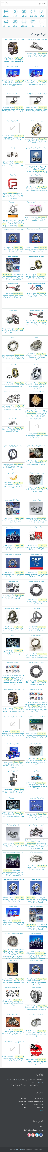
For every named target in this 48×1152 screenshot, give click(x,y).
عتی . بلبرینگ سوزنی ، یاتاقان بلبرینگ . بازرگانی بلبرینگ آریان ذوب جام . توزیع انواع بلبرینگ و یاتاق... (36, 182)
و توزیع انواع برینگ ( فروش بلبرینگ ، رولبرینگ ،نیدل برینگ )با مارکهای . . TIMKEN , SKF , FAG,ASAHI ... (13, 103)
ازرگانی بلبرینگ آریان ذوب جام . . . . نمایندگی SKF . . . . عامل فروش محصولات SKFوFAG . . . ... (36, 673)
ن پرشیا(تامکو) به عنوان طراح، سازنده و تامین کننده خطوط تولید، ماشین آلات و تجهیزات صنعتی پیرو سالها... (13, 971)
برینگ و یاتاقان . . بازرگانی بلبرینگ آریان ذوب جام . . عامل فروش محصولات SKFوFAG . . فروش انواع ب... (36, 754)
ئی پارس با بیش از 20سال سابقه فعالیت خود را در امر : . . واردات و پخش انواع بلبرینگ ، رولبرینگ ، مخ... (36, 1025)
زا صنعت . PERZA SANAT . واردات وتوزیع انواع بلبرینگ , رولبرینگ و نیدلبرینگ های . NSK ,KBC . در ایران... (13, 755)
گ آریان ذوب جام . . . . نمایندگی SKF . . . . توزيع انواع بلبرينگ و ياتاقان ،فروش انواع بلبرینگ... (13, 590)
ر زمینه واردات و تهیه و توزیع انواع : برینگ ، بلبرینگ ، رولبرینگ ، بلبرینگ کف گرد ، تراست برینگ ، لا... (36, 48)
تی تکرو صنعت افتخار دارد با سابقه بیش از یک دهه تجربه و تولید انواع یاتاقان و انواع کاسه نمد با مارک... (36, 998)
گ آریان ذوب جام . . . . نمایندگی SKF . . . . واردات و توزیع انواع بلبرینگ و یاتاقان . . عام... (36, 592)
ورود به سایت (22, 1101)
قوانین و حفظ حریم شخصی (35, 1101)
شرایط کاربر (18, 1080)
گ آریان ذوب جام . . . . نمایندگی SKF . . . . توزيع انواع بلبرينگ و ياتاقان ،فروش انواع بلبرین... (13, 511)
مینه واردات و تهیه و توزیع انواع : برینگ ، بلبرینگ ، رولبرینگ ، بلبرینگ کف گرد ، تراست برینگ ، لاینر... (13, 50)
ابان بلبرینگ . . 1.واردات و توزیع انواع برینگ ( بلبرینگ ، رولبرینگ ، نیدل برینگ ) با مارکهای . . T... (36, 132)
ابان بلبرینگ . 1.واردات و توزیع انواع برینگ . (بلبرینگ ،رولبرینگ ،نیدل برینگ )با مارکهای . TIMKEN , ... (13, 836)
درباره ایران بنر (39, 1098)
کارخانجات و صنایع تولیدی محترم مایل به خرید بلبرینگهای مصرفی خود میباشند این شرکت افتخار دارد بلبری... (13, 157)
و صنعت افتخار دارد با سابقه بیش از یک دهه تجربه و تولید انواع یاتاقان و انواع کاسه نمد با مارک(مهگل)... (13, 348)
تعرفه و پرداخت (38, 1104)
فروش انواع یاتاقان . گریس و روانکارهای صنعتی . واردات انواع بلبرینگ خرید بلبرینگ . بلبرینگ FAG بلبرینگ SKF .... (13, 186)
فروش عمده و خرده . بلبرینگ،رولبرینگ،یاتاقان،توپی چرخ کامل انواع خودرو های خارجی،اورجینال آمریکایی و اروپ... (13, 727)
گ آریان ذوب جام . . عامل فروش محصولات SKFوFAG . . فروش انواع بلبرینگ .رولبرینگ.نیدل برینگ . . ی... (36, 808)
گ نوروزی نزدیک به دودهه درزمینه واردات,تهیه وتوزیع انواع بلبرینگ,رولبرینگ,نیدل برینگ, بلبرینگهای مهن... (36, 728)
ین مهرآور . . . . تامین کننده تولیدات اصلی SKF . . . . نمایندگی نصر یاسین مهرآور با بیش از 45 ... (36, 860)
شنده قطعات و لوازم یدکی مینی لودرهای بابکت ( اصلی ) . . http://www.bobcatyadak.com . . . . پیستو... (36, 1053)
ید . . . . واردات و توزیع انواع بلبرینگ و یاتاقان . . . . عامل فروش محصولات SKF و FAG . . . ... (36, 211)
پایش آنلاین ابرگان (19, 1149)
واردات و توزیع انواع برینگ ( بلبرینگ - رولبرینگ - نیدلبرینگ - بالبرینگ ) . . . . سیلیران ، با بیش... (36, 290)
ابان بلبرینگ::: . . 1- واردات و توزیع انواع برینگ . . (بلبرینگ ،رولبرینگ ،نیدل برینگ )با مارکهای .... (36, 267)
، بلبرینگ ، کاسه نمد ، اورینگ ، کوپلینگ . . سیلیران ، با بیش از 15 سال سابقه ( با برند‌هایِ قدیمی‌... (13, 375)
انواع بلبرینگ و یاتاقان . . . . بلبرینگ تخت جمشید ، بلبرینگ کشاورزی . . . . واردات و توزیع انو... (36, 455)
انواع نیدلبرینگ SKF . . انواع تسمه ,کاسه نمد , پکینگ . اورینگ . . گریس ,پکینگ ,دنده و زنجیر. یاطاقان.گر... (13, 915)
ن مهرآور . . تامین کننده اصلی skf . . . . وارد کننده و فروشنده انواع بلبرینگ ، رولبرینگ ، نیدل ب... (13, 890)
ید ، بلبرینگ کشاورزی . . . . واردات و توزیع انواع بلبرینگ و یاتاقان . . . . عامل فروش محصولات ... (13, 425)
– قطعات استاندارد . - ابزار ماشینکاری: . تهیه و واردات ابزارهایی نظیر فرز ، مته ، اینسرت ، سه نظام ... (13, 782)
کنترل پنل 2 (23, 1098)
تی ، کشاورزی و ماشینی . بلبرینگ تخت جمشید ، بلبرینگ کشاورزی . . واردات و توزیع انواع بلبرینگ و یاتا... (13, 400)
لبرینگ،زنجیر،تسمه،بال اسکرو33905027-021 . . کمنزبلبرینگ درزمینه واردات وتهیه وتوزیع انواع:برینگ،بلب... (36, 376)
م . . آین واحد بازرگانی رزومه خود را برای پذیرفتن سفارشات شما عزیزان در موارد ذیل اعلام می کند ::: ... (36, 75)
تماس (24, 1107)
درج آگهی (40, 1107)
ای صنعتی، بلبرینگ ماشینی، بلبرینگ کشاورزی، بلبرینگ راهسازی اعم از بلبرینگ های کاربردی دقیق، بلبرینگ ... (13, 1025)
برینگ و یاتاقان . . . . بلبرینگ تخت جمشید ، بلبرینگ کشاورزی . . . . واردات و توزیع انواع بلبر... (36, 428)
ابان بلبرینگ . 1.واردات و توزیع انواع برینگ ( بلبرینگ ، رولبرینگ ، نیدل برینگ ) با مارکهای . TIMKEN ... (13, 130)
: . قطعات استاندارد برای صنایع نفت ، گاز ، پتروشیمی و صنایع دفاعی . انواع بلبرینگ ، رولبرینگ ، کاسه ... (13, 1051)
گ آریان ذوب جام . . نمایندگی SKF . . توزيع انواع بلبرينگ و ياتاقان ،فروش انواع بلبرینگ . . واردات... (13, 619)
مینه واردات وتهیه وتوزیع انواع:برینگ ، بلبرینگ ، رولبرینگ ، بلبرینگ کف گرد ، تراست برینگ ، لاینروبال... (36, 348)
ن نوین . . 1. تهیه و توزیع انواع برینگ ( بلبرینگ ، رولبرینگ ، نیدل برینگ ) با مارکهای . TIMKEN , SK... (13, 700)
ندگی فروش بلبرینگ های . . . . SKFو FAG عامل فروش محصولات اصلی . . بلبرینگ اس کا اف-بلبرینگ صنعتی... (36, 972)
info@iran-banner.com (33, 1130)
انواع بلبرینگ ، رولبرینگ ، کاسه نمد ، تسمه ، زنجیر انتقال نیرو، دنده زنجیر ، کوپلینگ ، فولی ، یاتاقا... (36, 240)
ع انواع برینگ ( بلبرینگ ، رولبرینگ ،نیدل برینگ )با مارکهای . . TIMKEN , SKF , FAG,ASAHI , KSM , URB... (13, 76)
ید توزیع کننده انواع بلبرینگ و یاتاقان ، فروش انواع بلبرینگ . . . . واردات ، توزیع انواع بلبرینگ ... (36, 511)
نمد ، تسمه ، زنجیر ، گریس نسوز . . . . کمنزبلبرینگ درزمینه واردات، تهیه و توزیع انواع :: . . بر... (13, 240)
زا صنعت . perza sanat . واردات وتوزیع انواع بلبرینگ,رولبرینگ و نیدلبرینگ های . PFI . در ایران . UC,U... (36, 779)
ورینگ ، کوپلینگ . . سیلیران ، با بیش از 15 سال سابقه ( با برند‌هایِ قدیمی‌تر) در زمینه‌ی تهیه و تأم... (13, 290)
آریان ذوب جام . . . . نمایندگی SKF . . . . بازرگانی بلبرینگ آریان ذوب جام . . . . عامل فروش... (13, 645)
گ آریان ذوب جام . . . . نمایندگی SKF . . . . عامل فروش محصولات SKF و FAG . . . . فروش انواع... (36, 538)
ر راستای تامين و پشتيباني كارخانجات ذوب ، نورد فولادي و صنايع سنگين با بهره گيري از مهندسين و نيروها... (13, 996)
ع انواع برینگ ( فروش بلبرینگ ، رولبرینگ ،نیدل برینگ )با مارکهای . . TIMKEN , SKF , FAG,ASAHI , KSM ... (36, 103)
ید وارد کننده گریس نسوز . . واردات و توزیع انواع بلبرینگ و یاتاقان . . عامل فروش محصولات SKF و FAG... (13, 480)
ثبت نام (24, 1104)
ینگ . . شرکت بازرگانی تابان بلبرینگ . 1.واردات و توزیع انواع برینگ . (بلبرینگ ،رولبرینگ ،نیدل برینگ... (13, 807)
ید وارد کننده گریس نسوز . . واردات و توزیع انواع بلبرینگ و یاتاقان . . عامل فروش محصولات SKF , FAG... (13, 457)
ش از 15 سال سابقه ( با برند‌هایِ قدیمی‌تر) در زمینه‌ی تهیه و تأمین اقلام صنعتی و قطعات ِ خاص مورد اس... (36, 318)
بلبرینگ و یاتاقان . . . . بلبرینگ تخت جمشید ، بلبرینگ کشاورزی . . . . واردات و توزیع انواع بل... (36, 482)
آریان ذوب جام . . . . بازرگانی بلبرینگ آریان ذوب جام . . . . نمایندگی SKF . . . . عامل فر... (36, 619)
